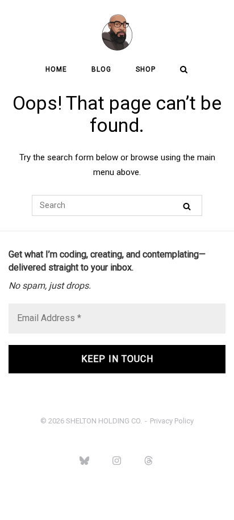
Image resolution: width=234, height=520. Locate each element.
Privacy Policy (172, 421)
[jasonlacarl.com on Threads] (149, 461)
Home (56, 69)
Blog (101, 69)
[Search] (187, 206)
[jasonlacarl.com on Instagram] (116, 461)
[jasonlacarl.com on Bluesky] (84, 461)
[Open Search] (184, 70)
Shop (146, 69)
